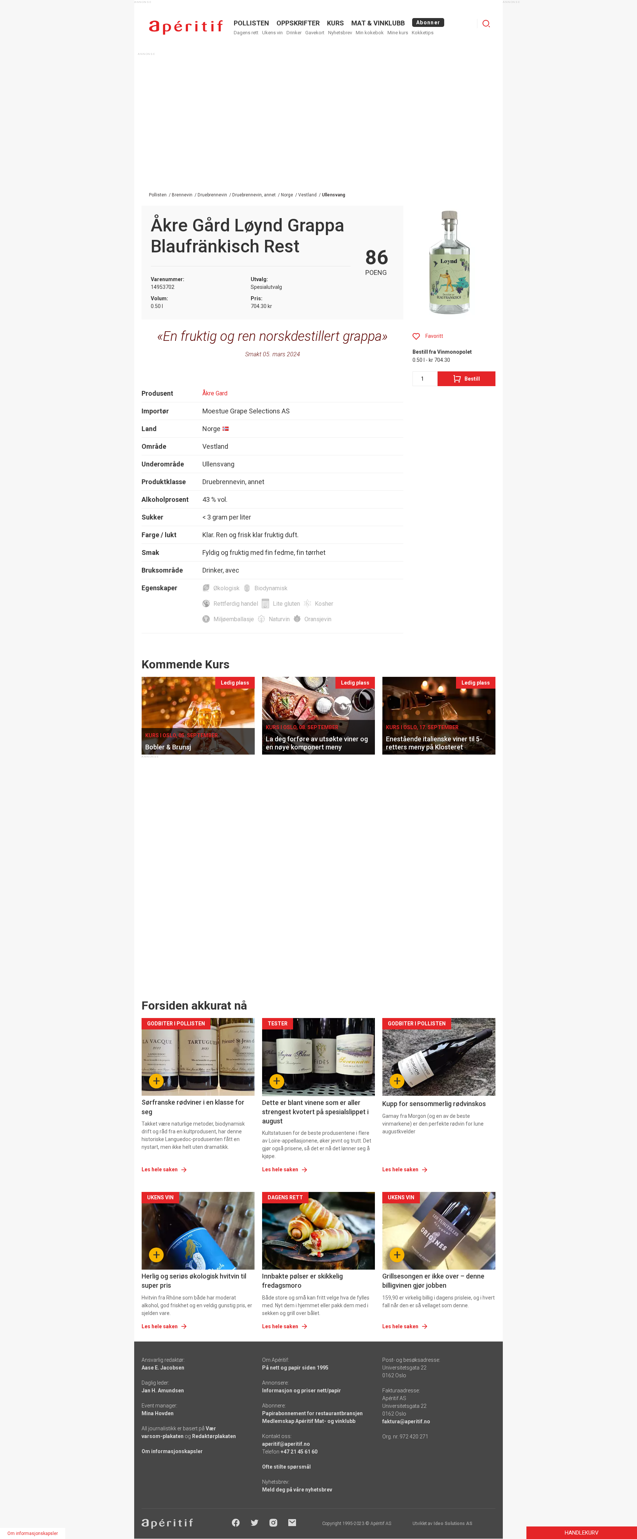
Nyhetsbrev (340, 32)
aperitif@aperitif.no (286, 1444)
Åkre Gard (214, 393)
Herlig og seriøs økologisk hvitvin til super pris (194, 1280)
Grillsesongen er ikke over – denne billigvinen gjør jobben (433, 1280)
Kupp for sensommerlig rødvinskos (434, 1104)
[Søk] (486, 23)
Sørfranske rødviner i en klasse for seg (193, 1106)
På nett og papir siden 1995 (295, 1368)
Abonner (428, 22)
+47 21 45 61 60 (299, 1452)
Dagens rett (246, 32)
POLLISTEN (251, 23)
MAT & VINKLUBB (378, 23)
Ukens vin (272, 32)
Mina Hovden (158, 1413)
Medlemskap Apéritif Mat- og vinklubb (308, 1421)
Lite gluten (286, 603)
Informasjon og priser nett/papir (301, 1390)
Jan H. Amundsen (163, 1390)
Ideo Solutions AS (453, 1523)
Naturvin (279, 619)
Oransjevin (317, 619)
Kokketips (423, 32)
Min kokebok (370, 32)
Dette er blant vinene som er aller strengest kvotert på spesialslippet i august (315, 1112)
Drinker (294, 32)
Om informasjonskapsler (172, 1451)
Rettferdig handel (235, 603)
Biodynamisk (271, 588)
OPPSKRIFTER (298, 23)
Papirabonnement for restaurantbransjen (312, 1413)
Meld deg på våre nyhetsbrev (297, 1490)
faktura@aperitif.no (406, 1421)
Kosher (324, 603)
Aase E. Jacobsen (163, 1368)
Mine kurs (397, 32)
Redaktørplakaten (214, 1436)
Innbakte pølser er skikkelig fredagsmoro (302, 1280)
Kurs (335, 23)
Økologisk (226, 588)
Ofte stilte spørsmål (286, 1467)
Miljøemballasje (233, 619)
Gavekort (314, 32)
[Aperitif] (186, 27)
